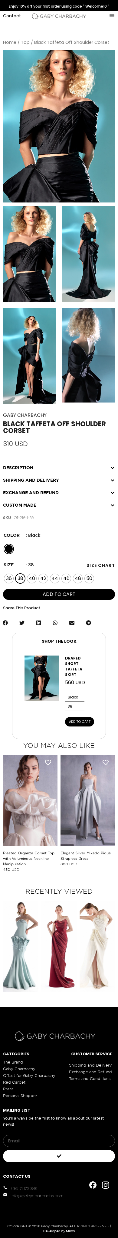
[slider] (82, 396)
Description (18, 467)
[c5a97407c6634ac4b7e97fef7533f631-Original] (29, 254)
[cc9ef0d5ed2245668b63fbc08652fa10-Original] (29, 356)
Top (25, 42)
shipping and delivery (31, 480)
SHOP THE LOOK (59, 641)
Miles (70, 1231)
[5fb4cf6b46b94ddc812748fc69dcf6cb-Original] (88, 254)
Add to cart (59, 594)
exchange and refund (31, 492)
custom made (19, 505)
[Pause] (70, 396)
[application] (88, 355)
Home (9, 42)
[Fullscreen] (112, 396)
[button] (59, 465)
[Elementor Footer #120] (93, 1185)
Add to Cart (79, 721)
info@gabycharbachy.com (37, 1196)
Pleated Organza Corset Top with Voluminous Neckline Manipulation (28, 858)
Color (12, 535)
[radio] (8, 549)
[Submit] (59, 1156)
